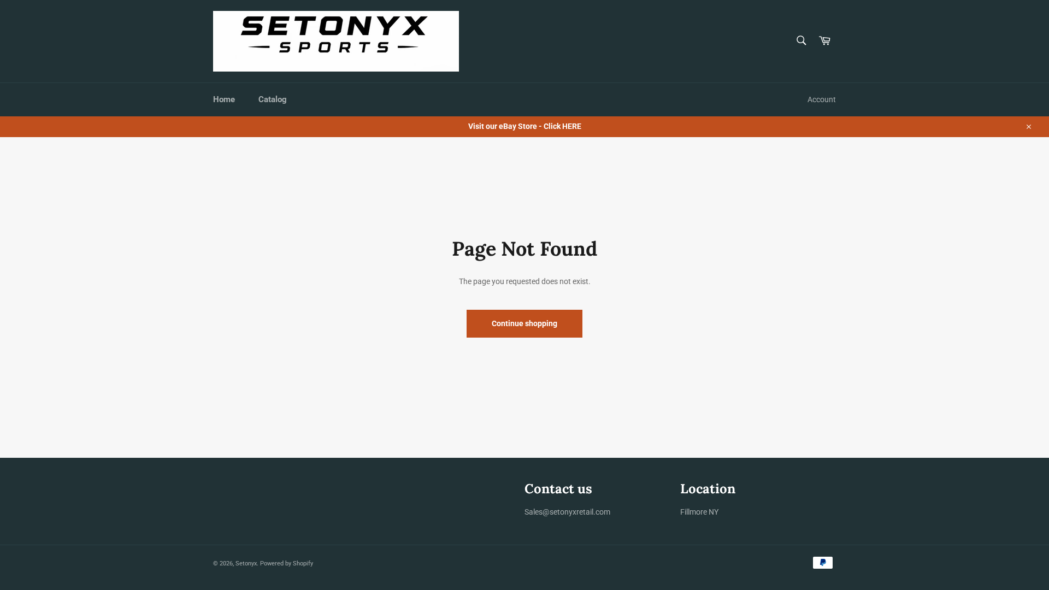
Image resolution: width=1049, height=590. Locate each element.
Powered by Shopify (286, 563)
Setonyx (246, 563)
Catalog (272, 99)
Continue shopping (524, 323)
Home (224, 99)
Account (822, 99)
